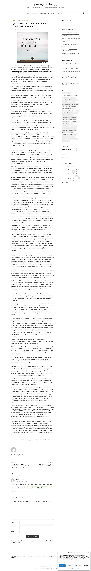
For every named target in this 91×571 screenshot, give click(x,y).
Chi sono (34, 13)
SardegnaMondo (45, 4)
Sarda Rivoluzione (72, 130)
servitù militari (65, 134)
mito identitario (65, 121)
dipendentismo (75, 104)
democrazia (42, 439)
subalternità (64, 138)
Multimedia (42, 13)
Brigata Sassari (65, 97)
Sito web (13, 531)
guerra (76, 110)
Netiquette (51, 13)
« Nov (63, 182)
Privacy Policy (76, 568)
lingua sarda (73, 117)
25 (78, 178)
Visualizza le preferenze (81, 565)
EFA (38, 487)
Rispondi (14, 491)
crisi (76, 99)
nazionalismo (73, 121)
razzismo (75, 128)
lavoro (71, 115)
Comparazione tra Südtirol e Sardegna (71, 63)
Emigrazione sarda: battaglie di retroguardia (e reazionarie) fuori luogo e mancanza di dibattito (20, 466)
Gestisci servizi (62, 562)
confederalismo (34, 439)
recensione (64, 130)
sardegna (64, 132)
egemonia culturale (66, 108)
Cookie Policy (71, 568)
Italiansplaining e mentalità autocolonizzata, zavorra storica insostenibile (69, 77)
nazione (33, 440)
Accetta (62, 565)
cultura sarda (65, 102)
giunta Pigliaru (71, 110)
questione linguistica (66, 128)
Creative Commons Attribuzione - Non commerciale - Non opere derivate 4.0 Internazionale (56, 556)
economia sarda (72, 106)
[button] (88, 552)
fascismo (64, 110)
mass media (64, 119)
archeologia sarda (66, 93)
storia (28, 20)
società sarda (73, 134)
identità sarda (65, 112)
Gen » (66, 182)
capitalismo (27, 439)
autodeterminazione (19, 439)
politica (19, 20)
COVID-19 (71, 99)
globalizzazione (49, 439)
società (24, 20)
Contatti (60, 13)
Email (13, 526)
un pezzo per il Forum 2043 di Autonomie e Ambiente (40, 486)
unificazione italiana (73, 138)
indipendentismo (73, 112)
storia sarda (72, 136)
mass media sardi (73, 119)
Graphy (48, 568)
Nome (13, 522)
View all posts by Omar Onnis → (18, 455)
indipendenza (65, 115)
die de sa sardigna (66, 104)
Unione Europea (65, 141)
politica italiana (65, 125)
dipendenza (64, 106)
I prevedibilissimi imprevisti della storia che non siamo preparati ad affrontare (70, 34)
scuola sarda (70, 132)
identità (13, 20)
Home (27, 13)
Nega (69, 565)
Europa (73, 108)
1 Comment (35, 29)
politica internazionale (67, 123)
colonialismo (65, 99)
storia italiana (65, 136)
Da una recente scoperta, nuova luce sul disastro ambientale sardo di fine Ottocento (70, 83)
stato (37, 440)
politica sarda (73, 125)
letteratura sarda (66, 117)
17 (76, 176)
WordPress (40, 568)
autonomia (75, 95)
